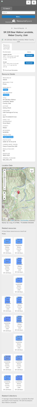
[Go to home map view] (4, 193)
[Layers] (32, 171)
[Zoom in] (4, 170)
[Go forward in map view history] (4, 195)
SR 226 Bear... (7, 253)
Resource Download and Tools (6, 47)
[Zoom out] (4, 188)
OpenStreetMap (24, 220)
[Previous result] (12, 28)
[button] (18, 192)
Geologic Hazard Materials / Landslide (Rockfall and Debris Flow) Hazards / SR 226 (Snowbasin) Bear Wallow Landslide (17, 400)
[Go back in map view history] (4, 198)
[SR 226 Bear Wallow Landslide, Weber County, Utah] (18, 40)
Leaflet (12, 220)
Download (29, 55)
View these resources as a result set (14, 231)
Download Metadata (11, 70)
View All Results (19, 28)
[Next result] (26, 28)
